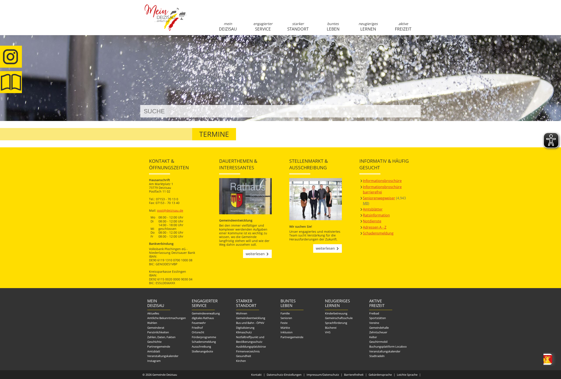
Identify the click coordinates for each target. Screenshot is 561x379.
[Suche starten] (412, 111)
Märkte (285, 328)
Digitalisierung (245, 328)
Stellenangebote (202, 351)
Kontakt (256, 375)
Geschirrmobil (378, 342)
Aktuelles (153, 313)
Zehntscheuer (378, 332)
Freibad (374, 313)
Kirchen (241, 361)
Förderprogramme (204, 337)
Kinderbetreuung (336, 313)
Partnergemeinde (158, 346)
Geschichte (154, 342)
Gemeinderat (155, 328)
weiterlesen (255, 253)
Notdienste (372, 221)
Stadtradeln (377, 356)
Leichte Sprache (407, 375)
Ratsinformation (376, 215)
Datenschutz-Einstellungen (284, 375)
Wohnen (241, 313)
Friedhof (197, 328)
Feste (284, 323)
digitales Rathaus (203, 318)
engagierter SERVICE (263, 26)
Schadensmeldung (378, 233)
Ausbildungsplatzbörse (251, 346)
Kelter (373, 337)
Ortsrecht (198, 332)
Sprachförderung (336, 323)
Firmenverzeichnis (248, 351)
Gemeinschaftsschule (339, 318)
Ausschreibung (201, 346)
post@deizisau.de (170, 210)
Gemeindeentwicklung (250, 318)
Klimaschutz (244, 332)
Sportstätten (377, 318)
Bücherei (330, 328)
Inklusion (286, 332)
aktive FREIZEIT (403, 26)
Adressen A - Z (374, 227)
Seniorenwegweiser (379, 198)
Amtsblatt (11, 82)
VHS (327, 332)
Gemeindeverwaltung (206, 313)
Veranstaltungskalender (162, 356)
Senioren (286, 318)
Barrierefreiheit (354, 375)
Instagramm (11, 57)
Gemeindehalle (379, 328)
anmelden (416, 46)
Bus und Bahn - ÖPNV (250, 323)
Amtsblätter (373, 209)
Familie (285, 313)
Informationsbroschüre (382, 180)
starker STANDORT (298, 26)
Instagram (154, 361)
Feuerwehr (199, 323)
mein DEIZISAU (228, 26)
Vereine (374, 323)
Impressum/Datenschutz (323, 375)
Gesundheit (243, 356)
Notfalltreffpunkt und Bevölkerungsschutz (250, 339)
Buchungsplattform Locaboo (388, 346)
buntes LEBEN (333, 26)
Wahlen (152, 323)
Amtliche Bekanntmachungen (166, 318)
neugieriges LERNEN (368, 26)
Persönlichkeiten (158, 332)
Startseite (165, 21)
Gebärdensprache (380, 375)
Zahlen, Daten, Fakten (161, 337)
